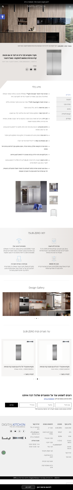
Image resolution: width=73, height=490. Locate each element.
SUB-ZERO (60, 46)
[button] (2, 16)
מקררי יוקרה (49, 442)
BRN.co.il (16, 478)
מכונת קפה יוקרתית (47, 461)
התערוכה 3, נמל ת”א (34, 428)
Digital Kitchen (34, 478)
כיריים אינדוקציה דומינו (48, 456)
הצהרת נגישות (69, 441)
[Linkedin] (11, 431)
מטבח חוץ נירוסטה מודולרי (48, 433)
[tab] (63, 94)
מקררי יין (50, 428)
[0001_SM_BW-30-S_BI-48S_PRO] (31, 196)
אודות (69, 436)
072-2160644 (49, 399)
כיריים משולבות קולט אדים (47, 466)
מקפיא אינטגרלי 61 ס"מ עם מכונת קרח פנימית (54, 367)
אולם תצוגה (68, 428)
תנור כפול (50, 447)
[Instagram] (19, 431)
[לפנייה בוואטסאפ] (4, 452)
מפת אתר (68, 457)
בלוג (70, 432)
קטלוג (65, 46)
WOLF (60, 432)
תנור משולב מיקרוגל (47, 451)
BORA (60, 436)
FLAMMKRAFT (58, 445)
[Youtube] (15, 431)
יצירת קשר (68, 453)
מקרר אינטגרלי (49, 438)
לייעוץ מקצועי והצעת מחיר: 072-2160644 (36, 2)
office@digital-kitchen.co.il (34, 433)
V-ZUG (60, 441)
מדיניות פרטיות (69, 448)
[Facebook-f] (23, 431)
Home (69, 46)
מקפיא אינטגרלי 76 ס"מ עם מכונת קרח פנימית (19, 367)
